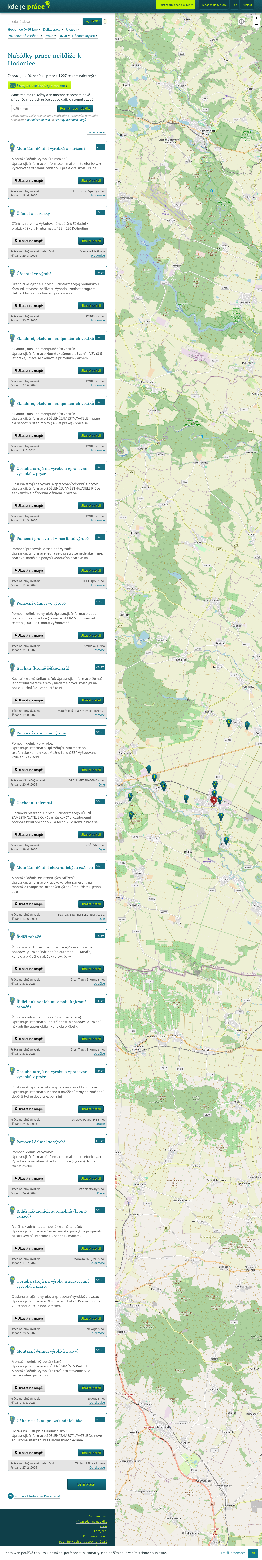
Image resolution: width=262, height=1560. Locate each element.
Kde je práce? (29, 5)
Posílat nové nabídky (75, 108)
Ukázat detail (91, 180)
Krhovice (99, 715)
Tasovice (99, 650)
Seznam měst (98, 1516)
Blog (234, 5)
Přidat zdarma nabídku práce (91, 1523)
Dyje (102, 784)
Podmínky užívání (95, 1536)
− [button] (256, 24)
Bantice (100, 1124)
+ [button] (256, 18)
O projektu (100, 1531)
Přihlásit (247, 5)
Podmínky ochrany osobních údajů (83, 1541)
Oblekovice (97, 1263)
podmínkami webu (39, 120)
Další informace (233, 1553)
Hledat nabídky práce (214, 5)
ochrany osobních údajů (70, 120)
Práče (101, 1193)
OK (253, 1553)
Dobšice (99, 983)
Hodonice (21, 63)
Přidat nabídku (175, 5)
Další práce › (96, 132)
